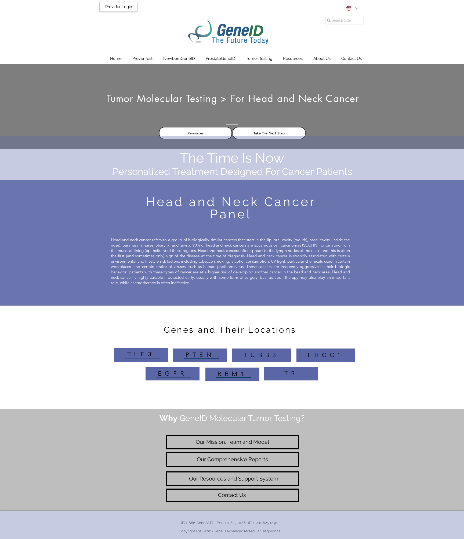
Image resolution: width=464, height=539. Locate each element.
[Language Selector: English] (352, 8)
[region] (141, 355)
